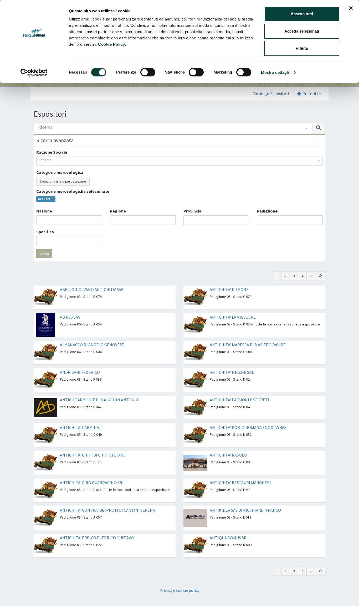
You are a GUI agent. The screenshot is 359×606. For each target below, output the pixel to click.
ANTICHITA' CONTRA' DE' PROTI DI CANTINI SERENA (107, 510)
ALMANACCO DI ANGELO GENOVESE (92, 344)
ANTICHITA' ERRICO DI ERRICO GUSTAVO (97, 537)
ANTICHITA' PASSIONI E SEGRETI (239, 399)
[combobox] (173, 128)
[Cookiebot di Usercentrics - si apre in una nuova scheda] (34, 72)
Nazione (44, 211)
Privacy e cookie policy (179, 590)
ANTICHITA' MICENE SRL (232, 372)
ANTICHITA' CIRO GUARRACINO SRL (92, 482)
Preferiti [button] (310, 93)
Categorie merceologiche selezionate (72, 191)
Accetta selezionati (301, 31)
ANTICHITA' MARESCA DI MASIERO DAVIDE (248, 344)
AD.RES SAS (70, 317)
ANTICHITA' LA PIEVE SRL (232, 317)
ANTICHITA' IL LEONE (229, 289)
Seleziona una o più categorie (63, 181)
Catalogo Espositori (271, 93)
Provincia (192, 211)
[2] (320, 275)
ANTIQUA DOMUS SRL (229, 537)
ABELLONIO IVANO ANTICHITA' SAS (91, 289)
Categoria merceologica (59, 172)
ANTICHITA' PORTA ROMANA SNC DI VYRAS (248, 427)
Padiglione (267, 211)
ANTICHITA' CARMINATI (81, 427)
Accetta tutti (302, 14)
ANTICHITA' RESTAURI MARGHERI (240, 482)
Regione (118, 211)
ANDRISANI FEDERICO (80, 372)
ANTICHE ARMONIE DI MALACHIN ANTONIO (99, 399)
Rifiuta (302, 48)
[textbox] (39, 220)
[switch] (147, 72)
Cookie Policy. (112, 44)
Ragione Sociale (51, 152)
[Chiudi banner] (351, 8)
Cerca (44, 253)
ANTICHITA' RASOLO (228, 455)
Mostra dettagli (275, 72)
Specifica (45, 231)
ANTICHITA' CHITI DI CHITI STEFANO (93, 455)
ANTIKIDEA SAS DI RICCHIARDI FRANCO (245, 510)
